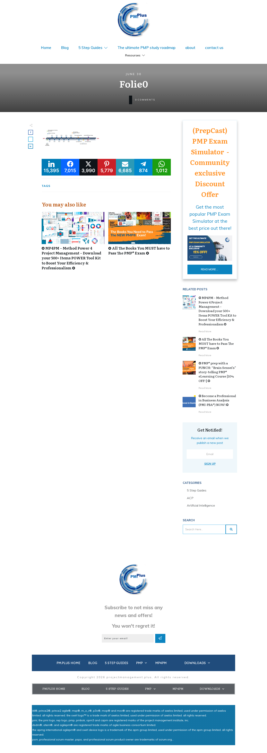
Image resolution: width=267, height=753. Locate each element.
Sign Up (210, 463)
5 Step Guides (196, 490)
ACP (190, 498)
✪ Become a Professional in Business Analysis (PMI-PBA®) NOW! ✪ (217, 400)
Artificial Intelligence (201, 505)
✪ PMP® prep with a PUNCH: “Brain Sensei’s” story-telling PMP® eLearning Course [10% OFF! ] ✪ (217, 372)
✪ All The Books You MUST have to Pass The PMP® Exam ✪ (139, 243)
